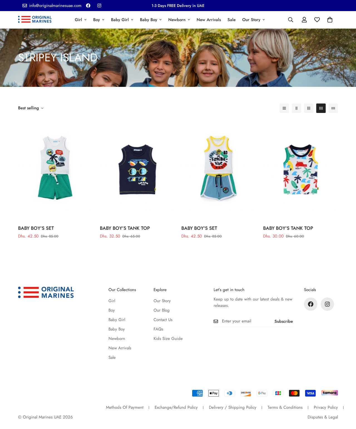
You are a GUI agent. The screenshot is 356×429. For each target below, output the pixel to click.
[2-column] (296, 108)
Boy (96, 20)
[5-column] (333, 108)
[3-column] (308, 108)
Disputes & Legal (323, 417)
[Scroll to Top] (345, 398)
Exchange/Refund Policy (176, 407)
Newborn (177, 20)
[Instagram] (99, 5)
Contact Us (163, 320)
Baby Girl (120, 20)
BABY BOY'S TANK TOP (125, 228)
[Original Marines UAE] (34, 19)
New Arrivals (209, 20)
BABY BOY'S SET (36, 228)
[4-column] (321, 108)
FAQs (158, 329)
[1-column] (284, 108)
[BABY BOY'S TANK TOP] (137, 169)
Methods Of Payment (125, 407)
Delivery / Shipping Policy (232, 407)
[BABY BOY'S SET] (55, 169)
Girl (78, 20)
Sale (232, 20)
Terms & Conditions (285, 407)
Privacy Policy (326, 407)
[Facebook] (88, 5)
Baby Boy (148, 20)
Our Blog (162, 310)
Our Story (251, 20)
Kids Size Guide (168, 338)
